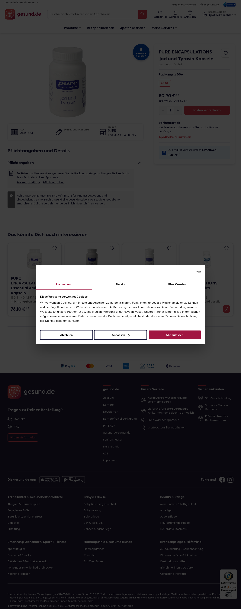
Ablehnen (66, 335)
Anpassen (118, 335)
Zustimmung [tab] (64, 284)
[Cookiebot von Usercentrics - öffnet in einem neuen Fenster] (184, 272)
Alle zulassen (174, 335)
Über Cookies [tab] (177, 284)
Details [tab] (120, 284)
